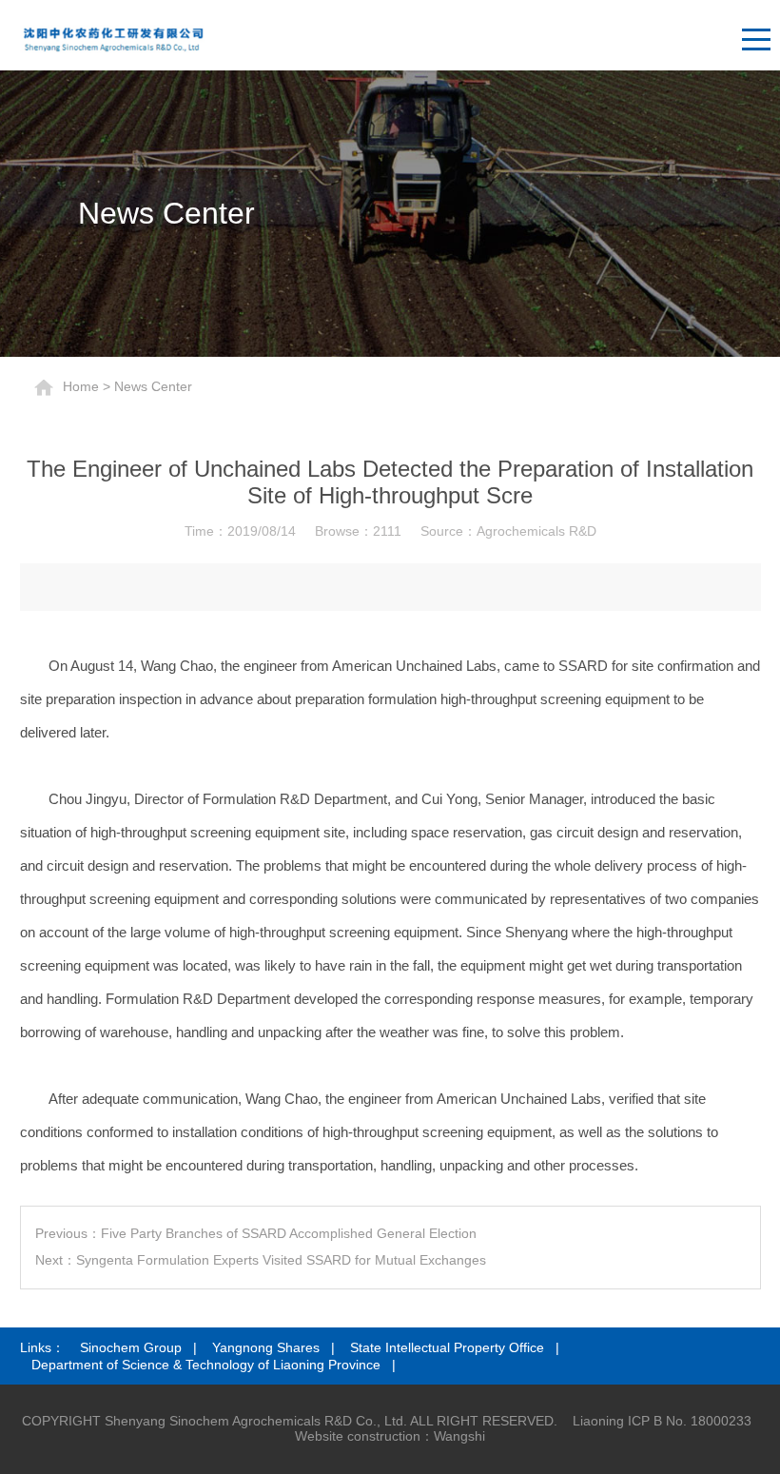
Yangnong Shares (266, 1347)
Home (81, 385)
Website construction (357, 1436)
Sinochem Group (131, 1347)
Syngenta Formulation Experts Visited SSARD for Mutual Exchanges (281, 1260)
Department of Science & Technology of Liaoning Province (205, 1364)
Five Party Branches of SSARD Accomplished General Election (289, 1233)
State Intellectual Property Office (447, 1347)
